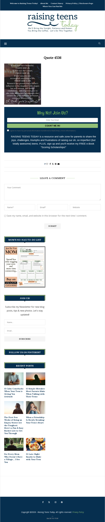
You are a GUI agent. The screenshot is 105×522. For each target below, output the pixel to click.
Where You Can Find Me (52, 6)
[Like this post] (47, 164)
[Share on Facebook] (50, 164)
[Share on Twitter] (53, 164)
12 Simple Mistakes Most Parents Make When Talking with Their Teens (35, 392)
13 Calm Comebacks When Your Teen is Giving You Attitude (13, 392)
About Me (44, 3)
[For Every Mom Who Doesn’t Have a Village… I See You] (14, 444)
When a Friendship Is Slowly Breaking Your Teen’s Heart (35, 420)
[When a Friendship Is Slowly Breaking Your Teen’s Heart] (35, 407)
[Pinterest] (62, 502)
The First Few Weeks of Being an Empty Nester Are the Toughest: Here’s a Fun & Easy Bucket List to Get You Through (13, 425)
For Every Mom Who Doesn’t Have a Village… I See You (13, 458)
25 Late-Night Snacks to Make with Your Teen (33, 457)
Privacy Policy (78, 512)
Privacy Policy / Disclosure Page (79, 3)
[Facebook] (42, 502)
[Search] (99, 43)
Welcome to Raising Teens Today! (24, 3)
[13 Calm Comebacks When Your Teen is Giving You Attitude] (14, 378)
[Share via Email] (58, 164)
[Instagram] (55, 502)
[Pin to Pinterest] (55, 164)
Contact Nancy (57, 3)
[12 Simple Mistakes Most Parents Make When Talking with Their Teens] (35, 378)
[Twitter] (49, 502)
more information (68, 131)
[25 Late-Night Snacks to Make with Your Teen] (35, 444)
